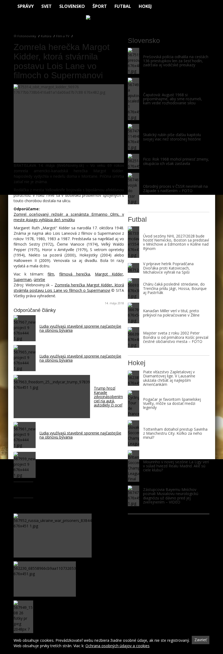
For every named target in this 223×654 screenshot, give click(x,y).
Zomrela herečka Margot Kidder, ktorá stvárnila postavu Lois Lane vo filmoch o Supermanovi (69, 287)
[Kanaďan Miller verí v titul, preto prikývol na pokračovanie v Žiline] (133, 313)
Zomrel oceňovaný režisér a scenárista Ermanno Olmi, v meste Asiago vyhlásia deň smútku (69, 217)
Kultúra (46, 36)
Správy (25, 6)
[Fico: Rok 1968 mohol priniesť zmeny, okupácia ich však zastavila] (133, 161)
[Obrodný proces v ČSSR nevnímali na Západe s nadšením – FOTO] (133, 188)
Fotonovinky (26, 36)
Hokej (145, 6)
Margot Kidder (109, 274)
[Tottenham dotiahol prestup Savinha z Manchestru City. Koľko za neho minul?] (133, 433)
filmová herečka (74, 274)
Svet (46, 6)
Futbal (122, 6)
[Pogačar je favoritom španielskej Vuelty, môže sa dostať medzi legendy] (133, 403)
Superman (23, 279)
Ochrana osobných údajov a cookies (117, 645)
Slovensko (72, 6)
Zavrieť (200, 639)
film (51, 274)
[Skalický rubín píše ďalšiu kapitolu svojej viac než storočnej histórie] (133, 137)
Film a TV (62, 36)
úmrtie (39, 279)
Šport (99, 6)
